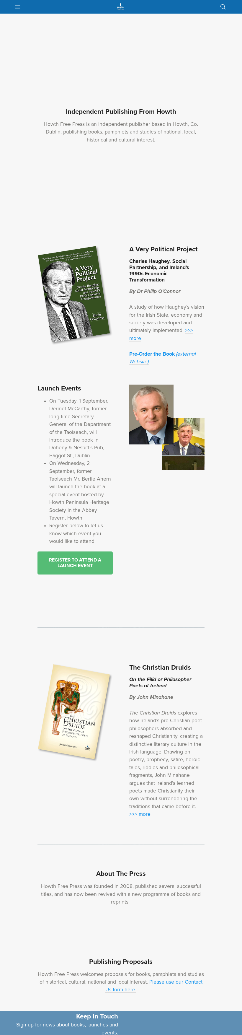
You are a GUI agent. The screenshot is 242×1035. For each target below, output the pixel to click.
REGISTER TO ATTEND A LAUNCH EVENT (75, 563)
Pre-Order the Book (152, 354)
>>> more (140, 814)
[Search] (223, 7)
